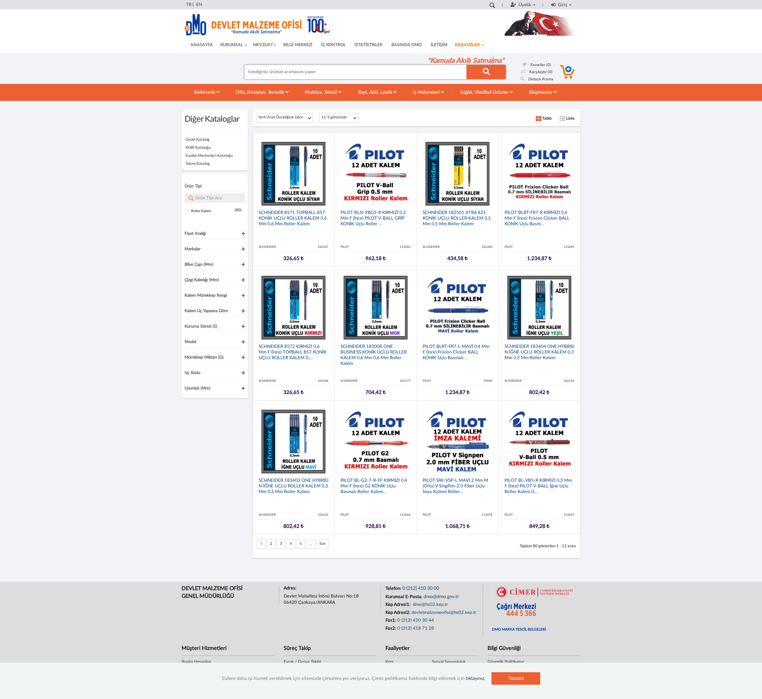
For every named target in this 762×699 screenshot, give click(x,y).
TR (188, 4)
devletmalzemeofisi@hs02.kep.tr (444, 612)
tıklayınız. (475, 678)
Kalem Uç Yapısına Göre (206, 311)
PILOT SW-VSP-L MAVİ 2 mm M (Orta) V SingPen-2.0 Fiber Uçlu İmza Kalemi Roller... (455, 486)
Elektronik (205, 92)
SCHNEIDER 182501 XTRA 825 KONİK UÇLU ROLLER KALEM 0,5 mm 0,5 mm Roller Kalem (457, 218)
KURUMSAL (232, 45)
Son (322, 544)
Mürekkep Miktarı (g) (204, 357)
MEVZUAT (263, 45)
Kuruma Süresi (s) (201, 326)
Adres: (291, 588)
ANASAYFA (201, 45)
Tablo (546, 119)
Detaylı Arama (540, 79)
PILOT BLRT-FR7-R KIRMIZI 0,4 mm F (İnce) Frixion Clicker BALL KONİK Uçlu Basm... (537, 218)
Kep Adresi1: (398, 604)
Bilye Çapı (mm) (199, 264)
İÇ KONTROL (333, 45)
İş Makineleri (427, 92)
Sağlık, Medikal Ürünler (485, 92)
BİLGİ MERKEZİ (297, 45)
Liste (569, 119)
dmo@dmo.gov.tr (441, 596)
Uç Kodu (192, 373)
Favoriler (540, 65)
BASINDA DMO (406, 45)
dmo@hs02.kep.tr (430, 604)
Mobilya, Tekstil (321, 92)
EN (199, 4)
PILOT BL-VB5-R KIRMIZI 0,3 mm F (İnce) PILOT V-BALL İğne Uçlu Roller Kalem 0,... (538, 486)
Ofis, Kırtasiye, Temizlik (260, 92)
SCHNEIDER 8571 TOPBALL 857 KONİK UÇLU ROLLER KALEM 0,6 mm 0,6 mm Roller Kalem (293, 218)
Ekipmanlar (541, 92)
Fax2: (391, 628)
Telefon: (393, 588)
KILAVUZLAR (468, 45)
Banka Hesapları (196, 662)
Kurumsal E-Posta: (404, 597)
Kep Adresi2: (398, 612)
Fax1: (391, 620)
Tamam (516, 678)
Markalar (193, 249)
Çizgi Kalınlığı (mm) (202, 280)
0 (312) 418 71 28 (415, 628)
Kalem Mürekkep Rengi (206, 295)
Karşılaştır (540, 72)
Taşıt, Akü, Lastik (376, 92)
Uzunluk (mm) (197, 388)
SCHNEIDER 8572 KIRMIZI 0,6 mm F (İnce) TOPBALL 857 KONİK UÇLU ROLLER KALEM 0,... (293, 352)
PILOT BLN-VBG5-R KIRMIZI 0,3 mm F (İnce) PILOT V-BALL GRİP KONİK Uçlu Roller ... (373, 218)
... (310, 544)
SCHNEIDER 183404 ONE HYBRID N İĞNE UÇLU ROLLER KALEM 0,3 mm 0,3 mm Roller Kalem (539, 352)
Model (190, 342)
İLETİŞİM (439, 45)
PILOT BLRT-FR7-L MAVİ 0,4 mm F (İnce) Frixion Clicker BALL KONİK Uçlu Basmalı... (456, 352)
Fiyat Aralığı (195, 234)
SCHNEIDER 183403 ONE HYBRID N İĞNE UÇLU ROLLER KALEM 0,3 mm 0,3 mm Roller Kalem (293, 486)
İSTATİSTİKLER (368, 45)
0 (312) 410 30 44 (415, 620)
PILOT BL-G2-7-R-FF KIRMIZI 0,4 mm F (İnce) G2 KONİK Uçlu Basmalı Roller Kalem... (374, 486)
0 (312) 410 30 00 (420, 588)
